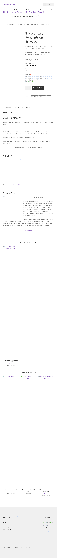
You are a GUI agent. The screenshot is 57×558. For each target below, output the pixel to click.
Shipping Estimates (28, 17)
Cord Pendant (26, 24)
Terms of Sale (6, 526)
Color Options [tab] (26, 107)
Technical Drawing (16, 184)
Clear (40, 71)
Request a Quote (37, 88)
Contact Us (52, 10)
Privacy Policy (6, 527)
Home (6, 24)
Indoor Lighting (12, 24)
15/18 (11, 362)
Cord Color (28, 69)
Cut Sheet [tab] (17, 107)
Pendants (20, 24)
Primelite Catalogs (16, 17)
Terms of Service (7, 529)
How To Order (27, 10)
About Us (5, 522)
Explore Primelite (40, 10)
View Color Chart (28, 230)
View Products (15, 10)
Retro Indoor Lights (38, 96)
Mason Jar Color (29, 63)
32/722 (46, 491)
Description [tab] (8, 107)
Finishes (28, 75)
